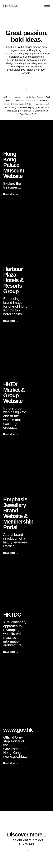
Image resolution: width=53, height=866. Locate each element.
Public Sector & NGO (22, 104)
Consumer (30, 101)
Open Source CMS (28, 114)
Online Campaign (27, 107)
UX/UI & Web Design (34, 97)
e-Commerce (43, 107)
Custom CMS (26, 111)
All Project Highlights (12, 97)
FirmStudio (11, 5)
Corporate (19, 101)
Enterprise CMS (42, 111)
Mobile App (12, 111)
